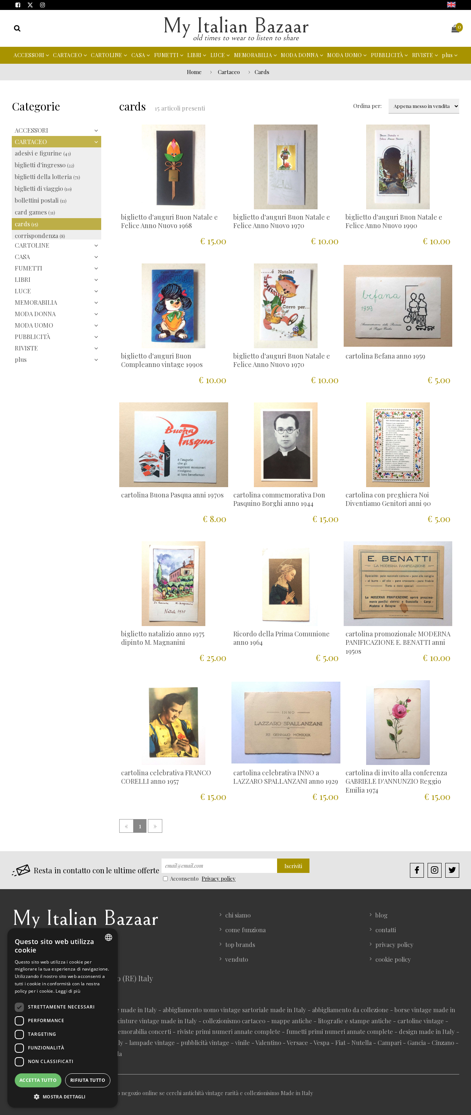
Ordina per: (367, 105)
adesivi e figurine (43, 153)
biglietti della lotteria (47, 176)
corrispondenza (40, 235)
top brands (240, 944)
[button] (62, 1096)
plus (448, 55)
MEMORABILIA (253, 55)
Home (194, 72)
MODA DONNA (300, 55)
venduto (236, 959)
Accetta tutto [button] (38, 1080)
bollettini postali (41, 200)
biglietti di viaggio (43, 188)
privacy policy (394, 944)
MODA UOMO (345, 55)
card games (35, 212)
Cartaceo (229, 72)
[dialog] (62, 1018)
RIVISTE (423, 55)
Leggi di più (68, 991)
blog (381, 915)
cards (26, 224)
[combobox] (108, 937)
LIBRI (195, 55)
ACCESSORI (30, 55)
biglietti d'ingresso (44, 165)
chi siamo (238, 915)
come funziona (245, 929)
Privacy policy (219, 878)
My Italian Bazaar (235, 26)
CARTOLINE (107, 55)
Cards (262, 72)
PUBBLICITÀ (388, 55)
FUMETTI (167, 55)
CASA (139, 55)
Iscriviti (293, 866)
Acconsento (184, 878)
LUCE (218, 55)
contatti (385, 929)
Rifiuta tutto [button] (87, 1080)
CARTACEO (68, 55)
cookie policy (393, 959)
